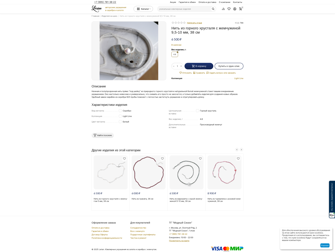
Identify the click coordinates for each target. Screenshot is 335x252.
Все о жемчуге (137, 231)
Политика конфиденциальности (107, 238)
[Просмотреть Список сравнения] (223, 9)
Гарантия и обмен (187, 2)
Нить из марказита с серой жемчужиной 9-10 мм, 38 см (186, 200)
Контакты (237, 2)
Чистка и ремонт (138, 238)
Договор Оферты (100, 234)
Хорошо (325, 245)
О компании (224, 2)
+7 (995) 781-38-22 (105, 2)
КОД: (237, 23)
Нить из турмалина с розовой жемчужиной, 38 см (224, 200)
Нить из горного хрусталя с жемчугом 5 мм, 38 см (110, 200)
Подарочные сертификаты (142, 234)
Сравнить (200, 73)
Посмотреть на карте (179, 240)
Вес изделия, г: (178, 49)
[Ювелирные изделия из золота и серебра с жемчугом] (97, 8)
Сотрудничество (138, 228)
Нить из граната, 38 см (142, 199)
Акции (173, 2)
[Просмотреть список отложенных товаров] (229, 9)
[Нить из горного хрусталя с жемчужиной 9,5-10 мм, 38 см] (129, 50)
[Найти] (213, 9)
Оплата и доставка (207, 2)
